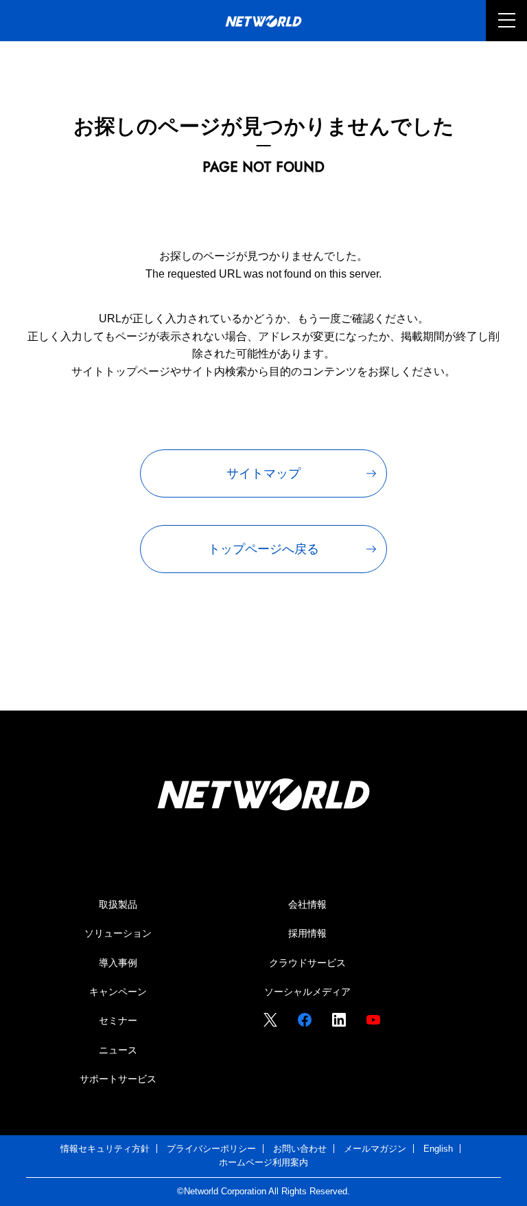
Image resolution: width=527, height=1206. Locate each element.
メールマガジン (375, 1148)
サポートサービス (118, 1078)
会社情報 (307, 904)
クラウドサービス (307, 962)
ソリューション (118, 933)
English (438, 1148)
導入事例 (118, 962)
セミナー (118, 1020)
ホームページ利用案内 (263, 1162)
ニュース (118, 1050)
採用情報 (307, 933)
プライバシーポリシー (211, 1148)
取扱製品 (118, 904)
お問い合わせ (300, 1148)
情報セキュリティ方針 (105, 1148)
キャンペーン (118, 991)
